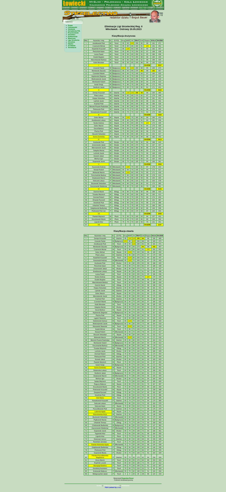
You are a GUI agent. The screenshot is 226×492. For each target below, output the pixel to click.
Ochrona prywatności (111, 485)
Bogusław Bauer (128, 478)
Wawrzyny (72, 38)
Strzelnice (71, 35)
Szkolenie (71, 29)
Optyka (70, 44)
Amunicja (71, 42)
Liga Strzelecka (73, 40)
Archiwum (71, 46)
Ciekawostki (72, 27)
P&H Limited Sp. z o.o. (113, 487)
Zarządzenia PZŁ (74, 31)
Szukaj (99, 485)
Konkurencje (72, 36)
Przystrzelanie (73, 33)
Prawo (70, 25)
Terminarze (72, 47)
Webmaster (125, 485)
